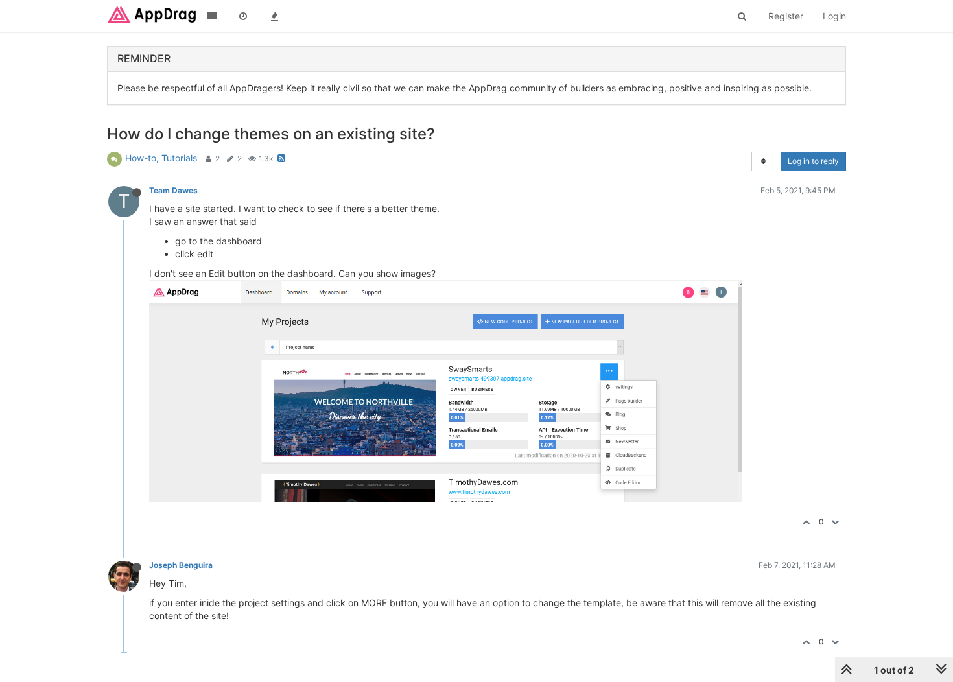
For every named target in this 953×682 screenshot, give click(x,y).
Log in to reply (813, 161)
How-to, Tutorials (161, 157)
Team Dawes (173, 190)
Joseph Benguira (181, 565)
